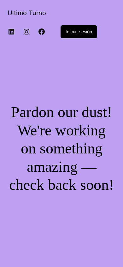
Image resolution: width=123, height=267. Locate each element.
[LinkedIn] (11, 31)
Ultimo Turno (27, 13)
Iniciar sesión (79, 31)
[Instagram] (26, 31)
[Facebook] (41, 31)
